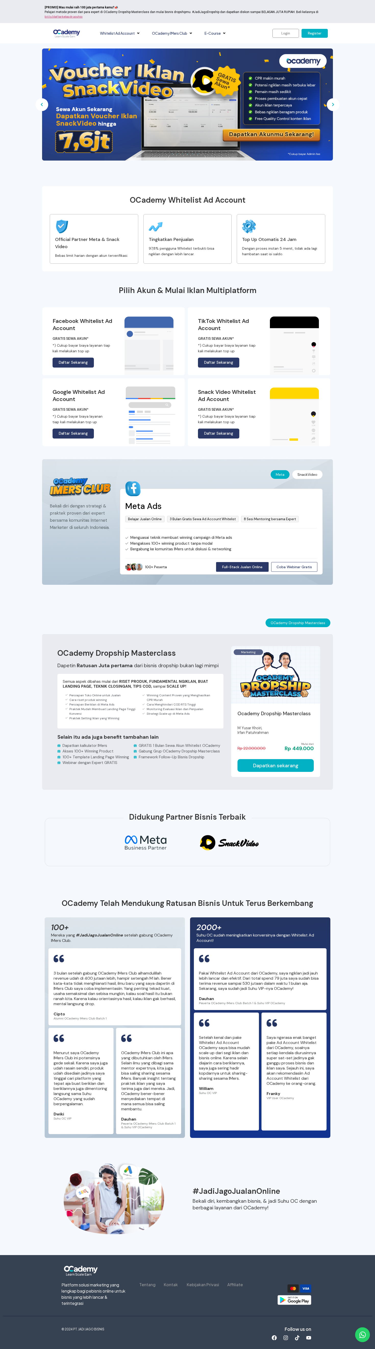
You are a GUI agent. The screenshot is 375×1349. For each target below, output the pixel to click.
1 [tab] (172, 153)
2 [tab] (177, 153)
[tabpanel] (187, 104)
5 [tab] (192, 153)
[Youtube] (309, 1338)
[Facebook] (274, 1338)
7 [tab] (202, 153)
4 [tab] (187, 153)
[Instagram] (286, 1338)
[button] (138, 33)
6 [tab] (197, 153)
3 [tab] (182, 153)
